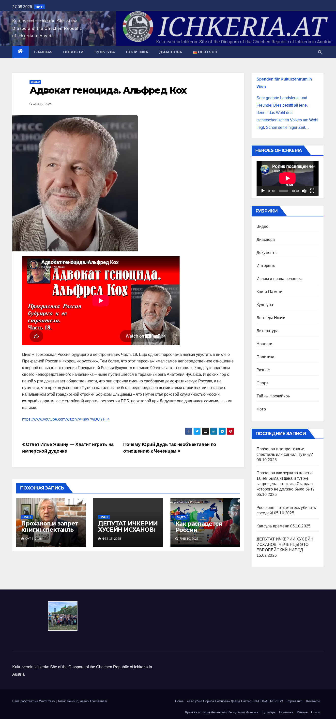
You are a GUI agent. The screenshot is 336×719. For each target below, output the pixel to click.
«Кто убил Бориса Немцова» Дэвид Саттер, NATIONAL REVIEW (235, 701)
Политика (137, 52)
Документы (267, 252)
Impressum (295, 701)
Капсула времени (273, 526)
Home (179, 701)
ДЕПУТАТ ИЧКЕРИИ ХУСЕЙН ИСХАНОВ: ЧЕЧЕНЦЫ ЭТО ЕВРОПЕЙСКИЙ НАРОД (285, 544)
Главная (43, 52)
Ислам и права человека (280, 279)
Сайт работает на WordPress (34, 701)
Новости (73, 52)
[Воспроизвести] (262, 190)
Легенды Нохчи (271, 318)
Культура (104, 52)
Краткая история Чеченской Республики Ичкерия (221, 712)
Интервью (266, 265)
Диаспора (170, 52)
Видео (35, 82)
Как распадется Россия (198, 526)
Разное (263, 370)
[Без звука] (304, 190)
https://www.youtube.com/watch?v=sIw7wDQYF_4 (66, 419)
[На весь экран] (312, 190)
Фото (261, 409)
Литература (267, 331)
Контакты (313, 701)
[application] (288, 178)
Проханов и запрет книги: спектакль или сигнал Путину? (49, 532)
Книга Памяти (269, 292)
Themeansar (98, 701)
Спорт (262, 383)
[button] (320, 52)
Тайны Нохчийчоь (273, 396)
